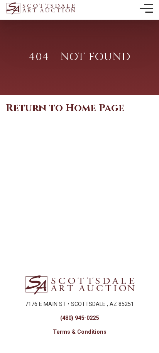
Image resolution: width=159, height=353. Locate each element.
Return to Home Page (65, 108)
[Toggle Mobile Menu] (146, 8)
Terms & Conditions (80, 332)
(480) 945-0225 (79, 318)
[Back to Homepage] (40, 8)
